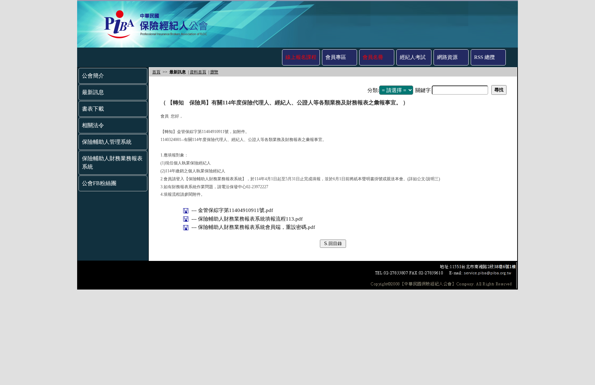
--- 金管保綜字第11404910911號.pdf (233, 210)
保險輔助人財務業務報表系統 (112, 162)
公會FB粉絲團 (99, 183)
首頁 (156, 72)
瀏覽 (214, 72)
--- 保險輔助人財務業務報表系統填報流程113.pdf (247, 219)
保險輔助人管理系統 (107, 142)
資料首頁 (198, 72)
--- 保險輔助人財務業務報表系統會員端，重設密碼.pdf (254, 227)
